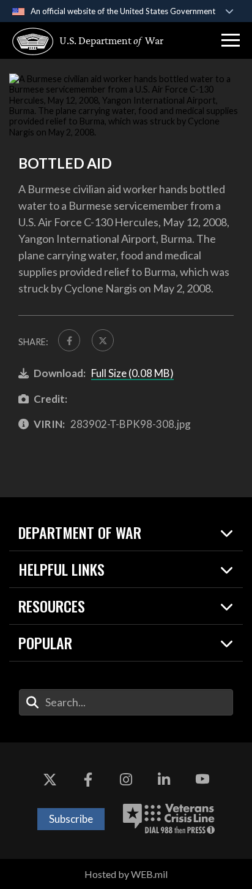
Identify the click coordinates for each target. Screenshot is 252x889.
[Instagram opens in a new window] (126, 779)
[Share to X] (103, 340)
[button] (230, 40)
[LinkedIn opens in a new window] (164, 779)
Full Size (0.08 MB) (132, 373)
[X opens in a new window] (49, 779)
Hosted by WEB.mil (126, 874)
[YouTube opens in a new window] (202, 779)
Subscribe (71, 818)
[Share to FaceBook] (69, 340)
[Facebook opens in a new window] (88, 779)
